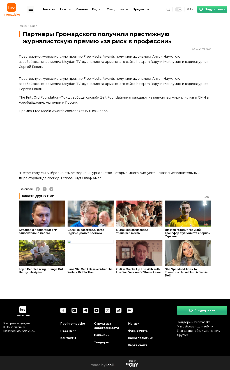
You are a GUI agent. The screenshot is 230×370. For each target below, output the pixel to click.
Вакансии (101, 335)
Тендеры (101, 342)
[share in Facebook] (38, 189)
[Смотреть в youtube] (96, 310)
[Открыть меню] (30, 9)
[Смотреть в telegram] (85, 310)
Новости (48, 9)
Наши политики (140, 338)
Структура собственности (106, 326)
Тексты (65, 9)
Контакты (68, 338)
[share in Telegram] (51, 189)
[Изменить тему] (178, 9)
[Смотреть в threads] (130, 310)
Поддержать (215, 9)
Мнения (81, 9)
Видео (97, 9)
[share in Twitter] (45, 189)
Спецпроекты (117, 9)
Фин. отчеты (138, 330)
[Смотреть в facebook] (63, 310)
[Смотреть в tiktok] (118, 310)
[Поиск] (168, 9)
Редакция (68, 330)
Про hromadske (72, 323)
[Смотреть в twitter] (107, 310)
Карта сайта (137, 345)
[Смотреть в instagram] (74, 310)
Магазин (134, 323)
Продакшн (141, 9)
